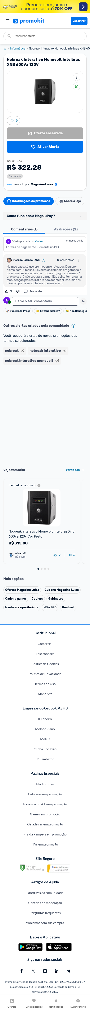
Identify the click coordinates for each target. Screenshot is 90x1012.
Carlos (39, 241)
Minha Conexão (45, 749)
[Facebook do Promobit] (21, 971)
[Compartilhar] (76, 86)
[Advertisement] (45, 415)
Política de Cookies (45, 664)
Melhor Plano (45, 729)
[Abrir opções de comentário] (78, 260)
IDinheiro (45, 719)
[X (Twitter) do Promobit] (33, 971)
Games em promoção (45, 814)
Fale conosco (45, 654)
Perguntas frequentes (45, 913)
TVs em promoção (45, 844)
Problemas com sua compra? (45, 923)
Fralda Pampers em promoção (45, 834)
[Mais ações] (76, 77)
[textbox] (45, 301)
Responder (36, 291)
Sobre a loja (72, 201)
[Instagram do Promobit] (45, 971)
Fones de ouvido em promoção (45, 804)
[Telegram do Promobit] (68, 971)
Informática (18, 48)
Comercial (45, 644)
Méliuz (45, 739)
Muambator (45, 759)
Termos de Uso (45, 684)
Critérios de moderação (45, 903)
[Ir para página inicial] (6, 48)
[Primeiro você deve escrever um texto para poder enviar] (83, 301)
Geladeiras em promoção (45, 824)
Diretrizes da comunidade (45, 893)
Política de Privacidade (45, 674)
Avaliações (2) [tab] (66, 229)
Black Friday (45, 784)
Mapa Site (45, 694)
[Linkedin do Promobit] (57, 971)
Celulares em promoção (45, 794)
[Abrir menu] (8, 21)
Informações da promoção (31, 201)
